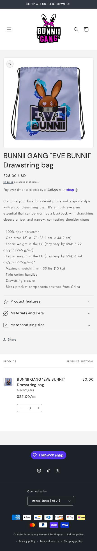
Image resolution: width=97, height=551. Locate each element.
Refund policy (75, 534)
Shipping (8, 182)
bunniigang (31, 534)
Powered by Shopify (51, 534)
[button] (9, 29)
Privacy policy (27, 541)
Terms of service (49, 541)
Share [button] (12, 339)
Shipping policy (73, 541)
